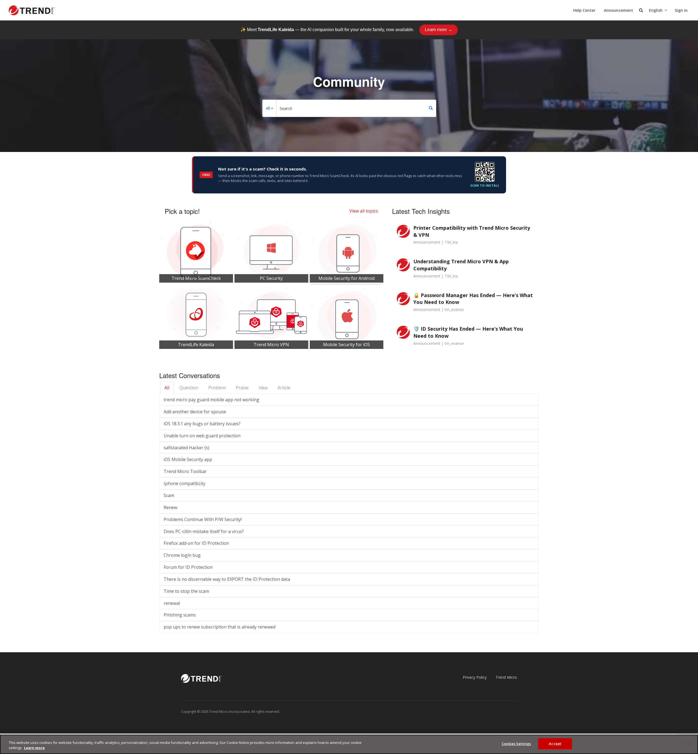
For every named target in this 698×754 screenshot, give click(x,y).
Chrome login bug (182, 555)
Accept (555, 743)
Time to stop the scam (186, 591)
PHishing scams (180, 615)
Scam (169, 495)
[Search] (430, 108)
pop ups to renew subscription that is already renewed (219, 627)
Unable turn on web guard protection (202, 436)
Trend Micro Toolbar (185, 471)
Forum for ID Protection (188, 567)
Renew (170, 507)
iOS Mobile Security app (188, 459)
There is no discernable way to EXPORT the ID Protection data (227, 579)
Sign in (681, 10)
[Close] (689, 744)
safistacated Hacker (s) (186, 448)
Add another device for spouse (195, 412)
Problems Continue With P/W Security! (203, 519)
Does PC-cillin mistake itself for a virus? (204, 531)
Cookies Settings (516, 743)
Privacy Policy (475, 677)
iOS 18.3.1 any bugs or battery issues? (202, 424)
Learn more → (438, 29)
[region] (349, 744)
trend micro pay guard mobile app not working (211, 400)
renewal (172, 603)
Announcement (618, 10)
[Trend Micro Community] (32, 10)
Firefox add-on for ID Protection (196, 543)
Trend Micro (506, 677)
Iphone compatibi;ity (184, 483)
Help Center (584, 10)
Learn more (34, 748)
